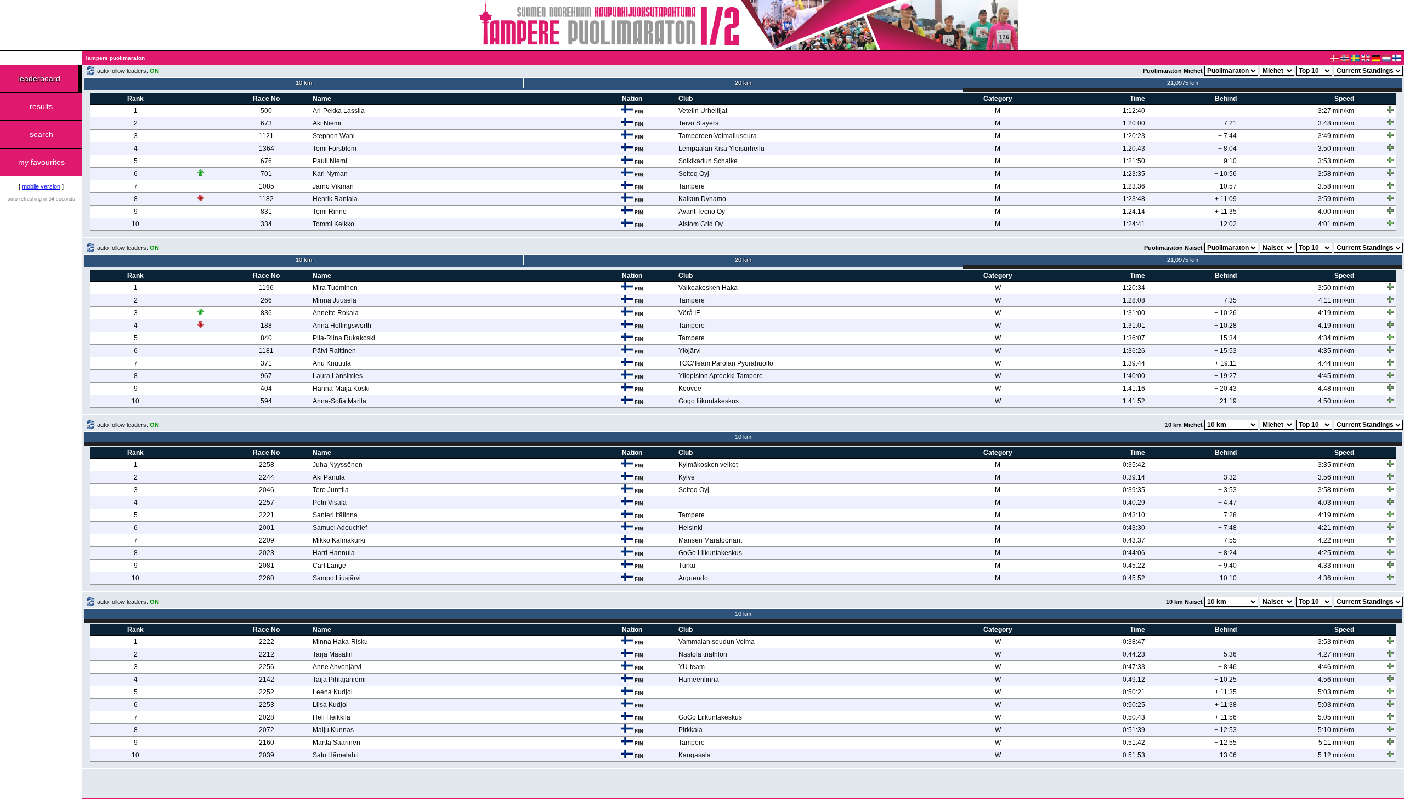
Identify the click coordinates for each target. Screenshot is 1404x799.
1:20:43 (1134, 148)
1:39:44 (1134, 363)
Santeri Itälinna (335, 515)
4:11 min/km (1336, 300)
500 (266, 111)
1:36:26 (1134, 351)
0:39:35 (1134, 490)
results (41, 106)
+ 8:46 (1227, 667)
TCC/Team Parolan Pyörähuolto (725, 363)
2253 (266, 705)
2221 (266, 515)
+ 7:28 (1227, 515)
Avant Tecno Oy (701, 211)
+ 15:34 (1225, 338)
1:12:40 (1134, 111)
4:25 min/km (1336, 553)
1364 (266, 148)
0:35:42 (1134, 465)
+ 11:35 (1226, 211)
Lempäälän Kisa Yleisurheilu (721, 148)
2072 (266, 730)
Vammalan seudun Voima (716, 642)
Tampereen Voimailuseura (717, 136)
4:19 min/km (1336, 313)
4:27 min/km (1336, 654)
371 (266, 363)
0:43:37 (1134, 540)
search (41, 134)
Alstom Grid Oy (700, 224)
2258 (266, 465)
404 (266, 388)
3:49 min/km (1336, 136)
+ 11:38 (1226, 705)
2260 (266, 578)
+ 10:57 (1225, 186)
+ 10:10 (1225, 578)
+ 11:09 (1226, 199)
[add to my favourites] (1390, 109)
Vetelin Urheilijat (702, 111)
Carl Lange (329, 565)
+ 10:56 (1225, 174)
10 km (304, 82)
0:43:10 (1134, 515)
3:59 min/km (1336, 199)
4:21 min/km (1336, 528)
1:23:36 (1134, 186)
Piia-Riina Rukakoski (344, 338)
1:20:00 (1134, 123)
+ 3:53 (1227, 490)
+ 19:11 (1226, 363)
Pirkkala (690, 730)
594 (266, 401)
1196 (266, 288)
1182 (266, 199)
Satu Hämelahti (336, 755)
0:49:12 (1134, 679)
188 (266, 325)
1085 (266, 186)
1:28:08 (1134, 300)
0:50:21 (1134, 692)
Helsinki (690, 528)
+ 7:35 (1227, 300)
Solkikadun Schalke (708, 161)
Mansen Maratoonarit (710, 540)
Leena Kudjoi (333, 692)
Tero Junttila (331, 490)
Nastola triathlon (702, 654)
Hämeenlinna (698, 679)
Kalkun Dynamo (702, 199)
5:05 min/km (1336, 717)
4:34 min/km (1336, 338)
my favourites (41, 162)
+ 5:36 (1227, 654)
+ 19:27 (1225, 376)
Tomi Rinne (330, 211)
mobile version (41, 186)
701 (266, 174)
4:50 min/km (1336, 401)
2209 (266, 540)
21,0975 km (1182, 82)
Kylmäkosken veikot (708, 465)
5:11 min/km (1336, 742)
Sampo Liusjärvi (337, 578)
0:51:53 (1134, 755)
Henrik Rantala (335, 199)
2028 (266, 717)
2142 (266, 679)
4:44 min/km (1336, 363)
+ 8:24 (1227, 553)
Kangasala (694, 755)
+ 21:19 (1225, 401)
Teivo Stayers (698, 123)
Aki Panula (329, 477)
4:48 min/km (1336, 388)
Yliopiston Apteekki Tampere (720, 376)
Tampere (691, 186)
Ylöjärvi (689, 351)
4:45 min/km (1336, 376)
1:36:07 (1134, 338)
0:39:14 (1134, 477)
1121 (266, 136)
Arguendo (693, 578)
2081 (266, 565)
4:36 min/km (1336, 578)
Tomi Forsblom (334, 148)
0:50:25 (1134, 705)
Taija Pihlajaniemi (339, 679)
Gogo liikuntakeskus (708, 401)
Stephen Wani (334, 136)
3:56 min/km (1336, 477)
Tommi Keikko (333, 224)
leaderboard (39, 78)
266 (266, 300)
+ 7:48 (1227, 528)
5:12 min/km (1336, 755)
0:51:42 (1134, 742)
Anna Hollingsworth (342, 325)
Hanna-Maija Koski (341, 388)
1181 (266, 351)
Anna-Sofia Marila (339, 401)
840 (266, 338)
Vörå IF (689, 313)
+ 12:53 (1225, 730)
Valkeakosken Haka (708, 288)
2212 (266, 654)
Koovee (689, 388)
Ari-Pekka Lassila (339, 111)
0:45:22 (1134, 565)
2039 (266, 755)
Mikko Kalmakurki (339, 540)
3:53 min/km (1336, 161)
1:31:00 (1134, 313)
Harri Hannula (334, 553)
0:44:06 (1134, 553)
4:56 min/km (1336, 679)
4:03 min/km (1336, 502)
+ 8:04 (1227, 148)
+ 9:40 (1227, 565)
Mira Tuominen (335, 288)
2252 (266, 692)
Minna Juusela (334, 300)
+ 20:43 (1225, 388)
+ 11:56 (1226, 717)
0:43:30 (1134, 528)
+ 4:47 (1227, 502)
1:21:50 (1134, 161)
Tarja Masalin (333, 654)
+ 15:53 (1225, 351)
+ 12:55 (1225, 742)
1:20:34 (1134, 288)
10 (135, 224)
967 (266, 376)
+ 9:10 (1227, 161)
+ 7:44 (1227, 136)
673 (266, 123)
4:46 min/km (1336, 667)
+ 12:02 (1225, 224)
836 (266, 313)
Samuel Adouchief (340, 528)
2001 (266, 528)
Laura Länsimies (338, 376)
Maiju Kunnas (333, 730)
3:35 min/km (1336, 465)
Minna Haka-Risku (340, 642)
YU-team (691, 667)
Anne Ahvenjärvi (337, 667)
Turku (686, 565)
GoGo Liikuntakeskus (710, 553)
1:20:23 (1134, 136)
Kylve (686, 477)
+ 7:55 (1227, 540)
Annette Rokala (336, 313)
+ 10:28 (1225, 325)
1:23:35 (1134, 174)
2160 (266, 742)
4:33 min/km (1336, 565)
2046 (266, 490)
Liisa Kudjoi (330, 705)
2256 (266, 667)
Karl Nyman (330, 174)
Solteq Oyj (693, 174)
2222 (266, 642)
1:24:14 (1134, 211)
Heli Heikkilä (331, 717)
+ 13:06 (1225, 755)
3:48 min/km (1336, 123)
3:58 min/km (1336, 174)
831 (266, 211)
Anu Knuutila (332, 363)
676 (266, 161)
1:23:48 (1134, 199)
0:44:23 (1134, 654)
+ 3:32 (1227, 477)
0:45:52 (1134, 578)
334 (266, 224)
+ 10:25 (1225, 679)
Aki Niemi (327, 123)
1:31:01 (1134, 325)
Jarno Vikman (333, 186)
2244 (266, 477)
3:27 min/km (1336, 111)
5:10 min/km (1336, 730)
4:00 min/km (1336, 211)
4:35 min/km (1336, 351)
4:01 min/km (1336, 224)
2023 (266, 553)
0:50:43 (1134, 717)
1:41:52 (1134, 401)
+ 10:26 (1225, 313)
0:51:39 (1134, 730)
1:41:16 (1134, 388)
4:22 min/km (1336, 540)
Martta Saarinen (336, 742)
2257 (266, 502)
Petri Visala (330, 502)
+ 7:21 (1227, 123)
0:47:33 (1134, 667)
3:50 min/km (1336, 148)
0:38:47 (1134, 642)
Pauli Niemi (330, 161)
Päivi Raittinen (334, 351)
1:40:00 (1134, 376)
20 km (743, 82)
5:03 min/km (1336, 692)
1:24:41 (1134, 224)
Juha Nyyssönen (338, 465)
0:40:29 (1134, 502)
